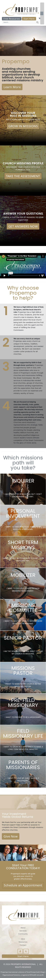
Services (23, 931)
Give (23, 939)
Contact (23, 945)
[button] (42, 13)
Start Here (29, 18)
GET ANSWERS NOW (23, 226)
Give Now (11, 836)
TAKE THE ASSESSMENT (23, 176)
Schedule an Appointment (23, 885)
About (23, 928)
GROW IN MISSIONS (23, 126)
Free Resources (11, 18)
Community (23, 934)
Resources (23, 942)
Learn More (12, 87)
